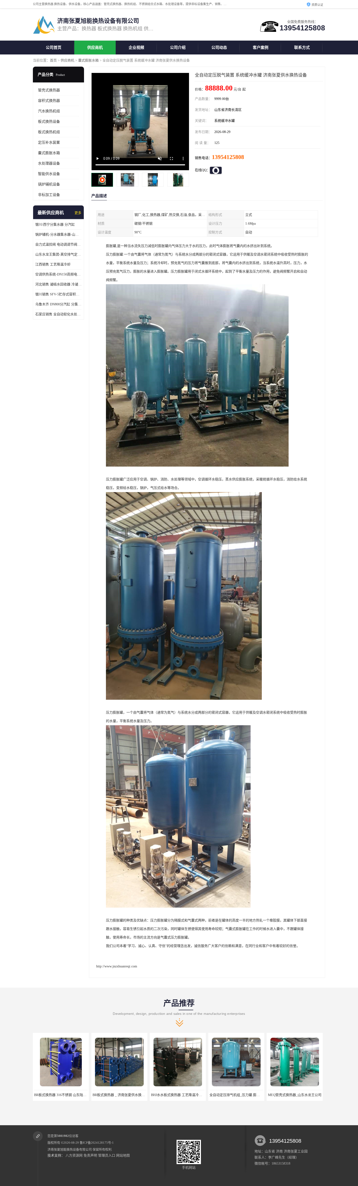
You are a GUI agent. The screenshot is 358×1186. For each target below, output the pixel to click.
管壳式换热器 (49, 90)
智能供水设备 (49, 174)
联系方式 (302, 47)
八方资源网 (74, 1155)
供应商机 (95, 47)
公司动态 (219, 47)
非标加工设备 (49, 195)
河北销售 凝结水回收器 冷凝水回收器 (58, 284)
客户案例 (260, 47)
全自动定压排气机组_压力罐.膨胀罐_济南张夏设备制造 (192, 1095)
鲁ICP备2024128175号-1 (97, 1142)
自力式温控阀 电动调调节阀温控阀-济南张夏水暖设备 (58, 244)
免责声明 (90, 1155)
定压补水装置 (49, 142)
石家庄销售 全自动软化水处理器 (58, 314)
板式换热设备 (49, 122)
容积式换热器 (49, 101)
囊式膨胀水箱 (88, 60)
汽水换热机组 (49, 111)
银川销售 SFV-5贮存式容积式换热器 (58, 294)
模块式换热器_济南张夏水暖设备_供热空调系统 (303, 1095)
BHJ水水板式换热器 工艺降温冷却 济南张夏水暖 (129, 1095)
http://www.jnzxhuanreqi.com (116, 966)
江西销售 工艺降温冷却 (52, 264)
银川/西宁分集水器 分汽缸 (55, 224)
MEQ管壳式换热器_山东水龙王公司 (236, 1095)
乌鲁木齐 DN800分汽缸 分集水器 (58, 304)
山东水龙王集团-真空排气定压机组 (58, 254)
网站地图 (123, 1155)
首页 (53, 60)
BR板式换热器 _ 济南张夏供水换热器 (62, 1095)
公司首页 (53, 47)
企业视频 (136, 47)
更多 (78, 213)
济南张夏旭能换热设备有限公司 (69, 1149)
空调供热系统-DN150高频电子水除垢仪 (58, 274)
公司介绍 (178, 47)
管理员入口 (106, 1155)
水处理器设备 (49, 163)
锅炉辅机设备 (49, 184)
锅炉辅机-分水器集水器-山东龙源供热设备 (58, 234)
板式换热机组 (49, 132)
